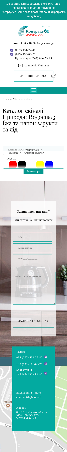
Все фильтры (33, 171)
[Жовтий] (40, 165)
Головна (7, 99)
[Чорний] (22, 165)
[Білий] (31, 165)
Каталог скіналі (23, 99)
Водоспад (14, 153)
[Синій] (49, 165)
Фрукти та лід (32, 150)
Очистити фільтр (33, 153)
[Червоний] (13, 165)
